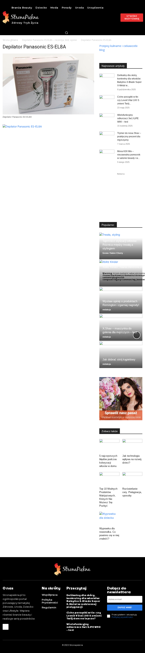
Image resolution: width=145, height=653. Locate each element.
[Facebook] (5, 627)
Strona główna (10, 40)
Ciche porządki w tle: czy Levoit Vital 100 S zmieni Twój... (128, 100)
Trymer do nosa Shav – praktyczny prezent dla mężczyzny (129, 136)
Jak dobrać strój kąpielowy (119, 359)
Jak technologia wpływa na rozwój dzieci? (131, 459)
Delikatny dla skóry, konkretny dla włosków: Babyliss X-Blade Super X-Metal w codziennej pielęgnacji (83, 601)
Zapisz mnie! (124, 607)
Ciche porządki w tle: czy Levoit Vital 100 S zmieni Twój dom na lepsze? (84, 615)
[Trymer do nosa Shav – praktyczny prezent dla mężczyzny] (106, 136)
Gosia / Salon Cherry (113, 253)
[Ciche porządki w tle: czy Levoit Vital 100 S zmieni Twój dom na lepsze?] (106, 100)
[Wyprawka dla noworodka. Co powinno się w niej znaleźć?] (109, 519)
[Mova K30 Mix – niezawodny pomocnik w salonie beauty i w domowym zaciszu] (106, 155)
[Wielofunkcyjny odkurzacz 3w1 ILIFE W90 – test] (106, 118)
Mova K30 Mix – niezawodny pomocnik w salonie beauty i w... (128, 154)
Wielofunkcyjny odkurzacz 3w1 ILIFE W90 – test (128, 118)
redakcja (107, 309)
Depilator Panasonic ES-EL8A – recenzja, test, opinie (49, 40)
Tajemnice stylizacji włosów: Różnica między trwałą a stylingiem (120, 244)
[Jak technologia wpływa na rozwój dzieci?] (132, 446)
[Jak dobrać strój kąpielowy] (120, 354)
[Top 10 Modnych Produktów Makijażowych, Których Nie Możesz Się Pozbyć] (109, 479)
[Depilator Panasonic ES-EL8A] (48, 113)
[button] (66, 32)
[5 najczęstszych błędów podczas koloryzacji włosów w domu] (109, 446)
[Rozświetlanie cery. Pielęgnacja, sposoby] (132, 479)
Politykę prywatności (122, 617)
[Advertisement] (121, 195)
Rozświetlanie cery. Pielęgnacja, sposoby (132, 492)
